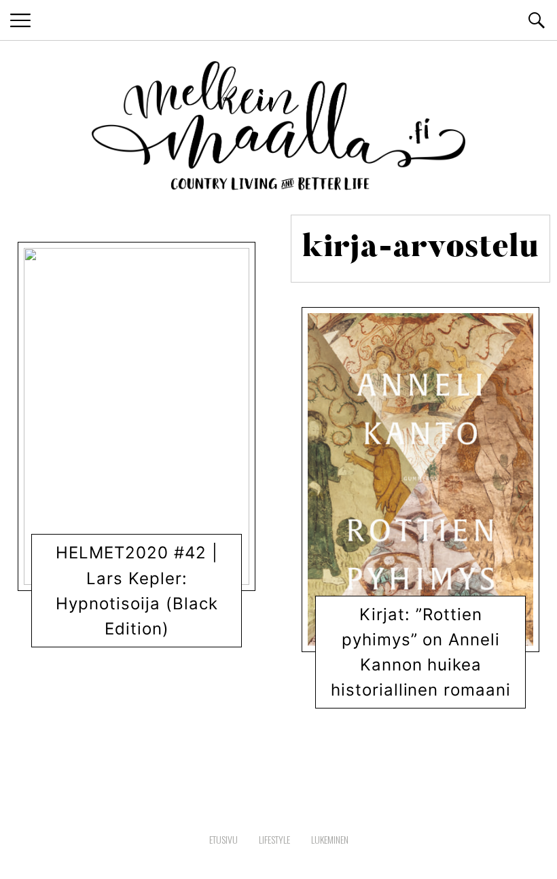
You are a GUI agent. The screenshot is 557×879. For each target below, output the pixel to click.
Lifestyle (274, 839)
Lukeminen (97, 635)
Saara (149, 635)
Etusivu (223, 839)
